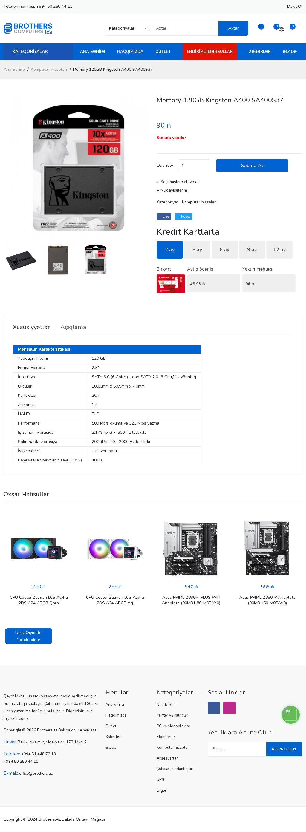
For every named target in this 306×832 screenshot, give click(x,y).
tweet (185, 216)
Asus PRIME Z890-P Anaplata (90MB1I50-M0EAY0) (267, 600)
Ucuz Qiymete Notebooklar (28, 636)
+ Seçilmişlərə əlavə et (178, 182)
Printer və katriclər (172, 715)
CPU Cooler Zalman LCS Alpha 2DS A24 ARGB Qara (39, 600)
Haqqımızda (130, 51)
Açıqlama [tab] (73, 327)
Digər (161, 790)
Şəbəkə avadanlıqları (175, 769)
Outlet (163, 51)
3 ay (197, 249)
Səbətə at (252, 165)
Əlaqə (290, 51)
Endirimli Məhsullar (210, 51)
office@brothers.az (36, 773)
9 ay (252, 249)
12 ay (279, 249)
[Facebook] (214, 708)
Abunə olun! (284, 749)
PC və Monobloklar (173, 726)
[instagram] (229, 708)
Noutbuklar (166, 704)
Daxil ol (294, 6)
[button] (142, 170)
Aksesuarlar (167, 758)
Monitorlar (166, 737)
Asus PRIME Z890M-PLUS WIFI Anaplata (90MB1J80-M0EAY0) (191, 600)
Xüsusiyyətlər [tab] (31, 327)
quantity (165, 165)
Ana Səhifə (92, 51)
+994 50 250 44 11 (54, 6)
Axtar (233, 28)
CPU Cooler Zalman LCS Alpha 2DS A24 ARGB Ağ (115, 600)
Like (165, 216)
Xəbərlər (260, 51)
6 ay (224, 249)
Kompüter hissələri (49, 69)
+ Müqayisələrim (172, 190)
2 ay (170, 249)
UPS (160, 779)
